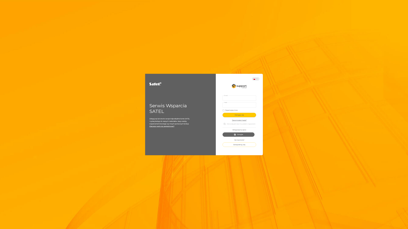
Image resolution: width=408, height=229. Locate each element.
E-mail (226, 95)
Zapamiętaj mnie (231, 110)
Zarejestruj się (239, 144)
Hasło (225, 102)
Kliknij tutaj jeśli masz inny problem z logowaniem (241, 124)
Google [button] (240, 134)
